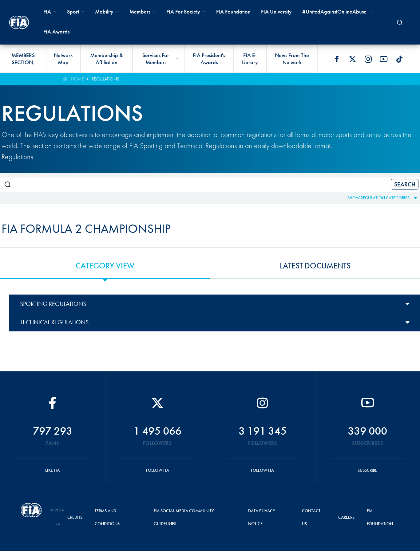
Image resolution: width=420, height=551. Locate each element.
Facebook (336, 59)
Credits (74, 517)
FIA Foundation (233, 11)
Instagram (368, 59)
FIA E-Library (250, 59)
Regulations (105, 79)
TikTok (399, 59)
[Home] (19, 22)
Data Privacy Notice (261, 517)
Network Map (63, 59)
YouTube (383, 59)
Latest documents (315, 265)
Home (77, 79)
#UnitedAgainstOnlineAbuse (334, 11)
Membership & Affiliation (106, 59)
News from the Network (292, 59)
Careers (346, 517)
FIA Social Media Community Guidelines (184, 517)
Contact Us (311, 517)
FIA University (276, 11)
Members (139, 11)
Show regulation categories (378, 198)
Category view (105, 265)
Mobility (104, 11)
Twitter (352, 59)
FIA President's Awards (209, 59)
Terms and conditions (107, 517)
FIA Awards (56, 31)
